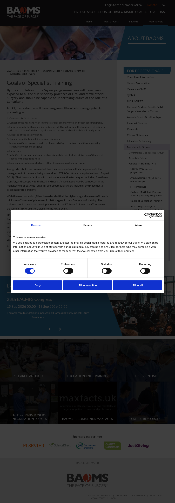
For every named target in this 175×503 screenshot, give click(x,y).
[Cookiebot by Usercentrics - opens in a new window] (147, 215)
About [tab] (139, 225)
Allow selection (87, 285)
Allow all (137, 285)
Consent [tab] (36, 225)
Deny (38, 285)
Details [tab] (87, 225)
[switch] (68, 271)
